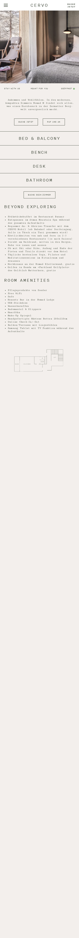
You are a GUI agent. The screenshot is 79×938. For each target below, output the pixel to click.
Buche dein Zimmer (39, 195)
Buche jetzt (71, 5)
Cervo (39, 5)
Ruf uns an (53, 122)
